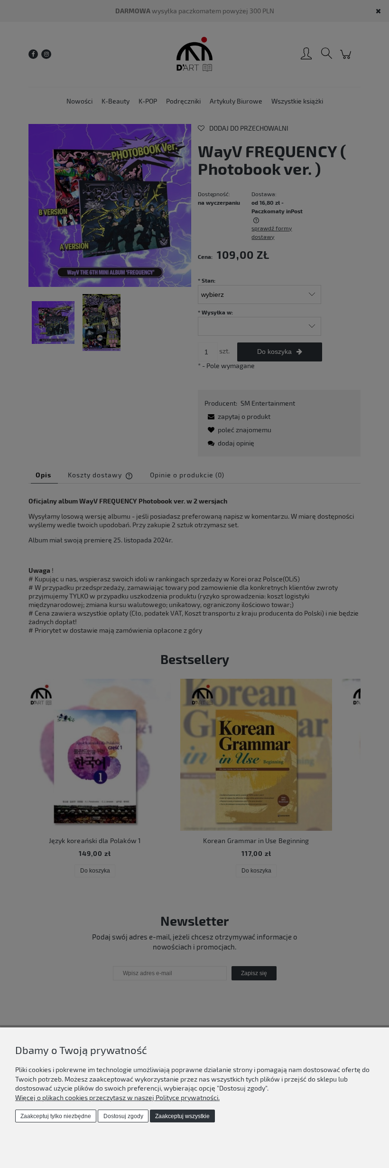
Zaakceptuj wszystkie (182, 1116)
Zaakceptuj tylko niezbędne (55, 1116)
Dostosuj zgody (123, 1116)
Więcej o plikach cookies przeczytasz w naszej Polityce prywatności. (117, 1097)
